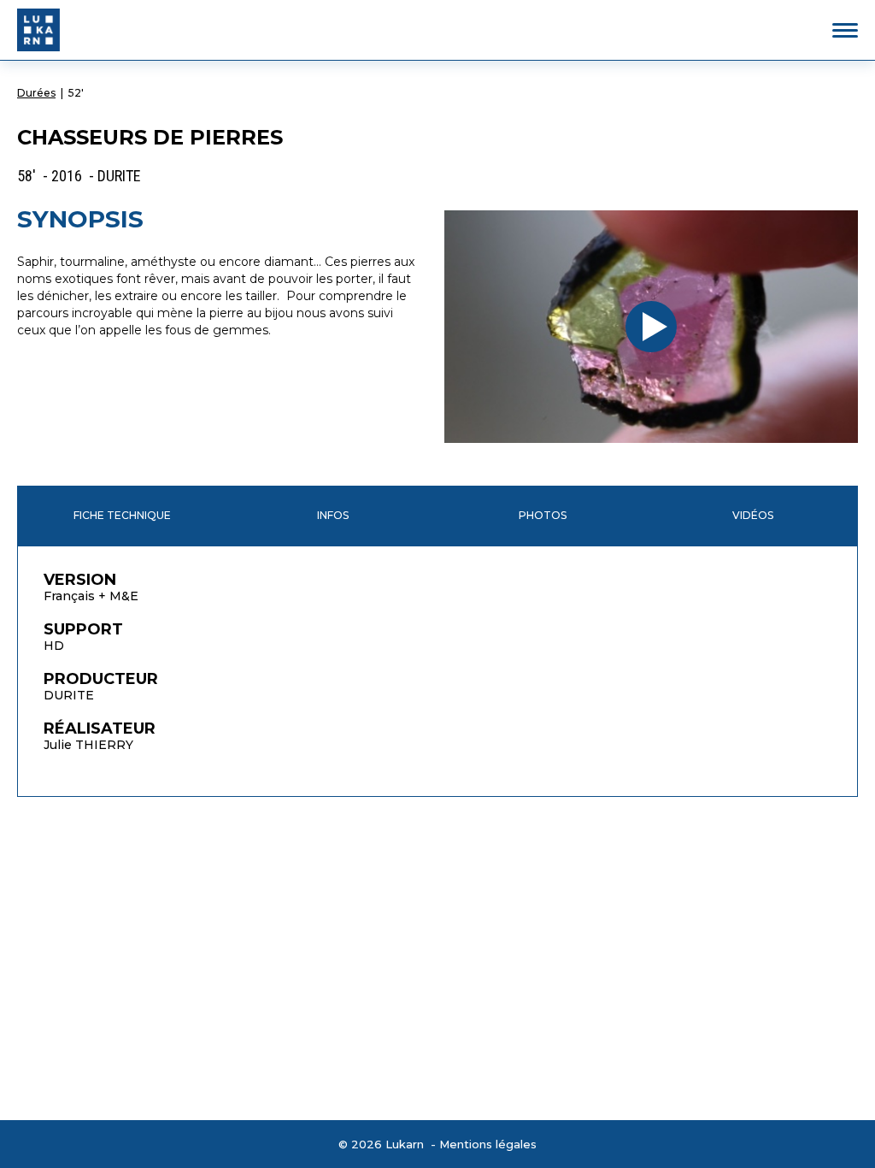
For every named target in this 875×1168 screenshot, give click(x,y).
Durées (36, 92)
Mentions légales (488, 1144)
